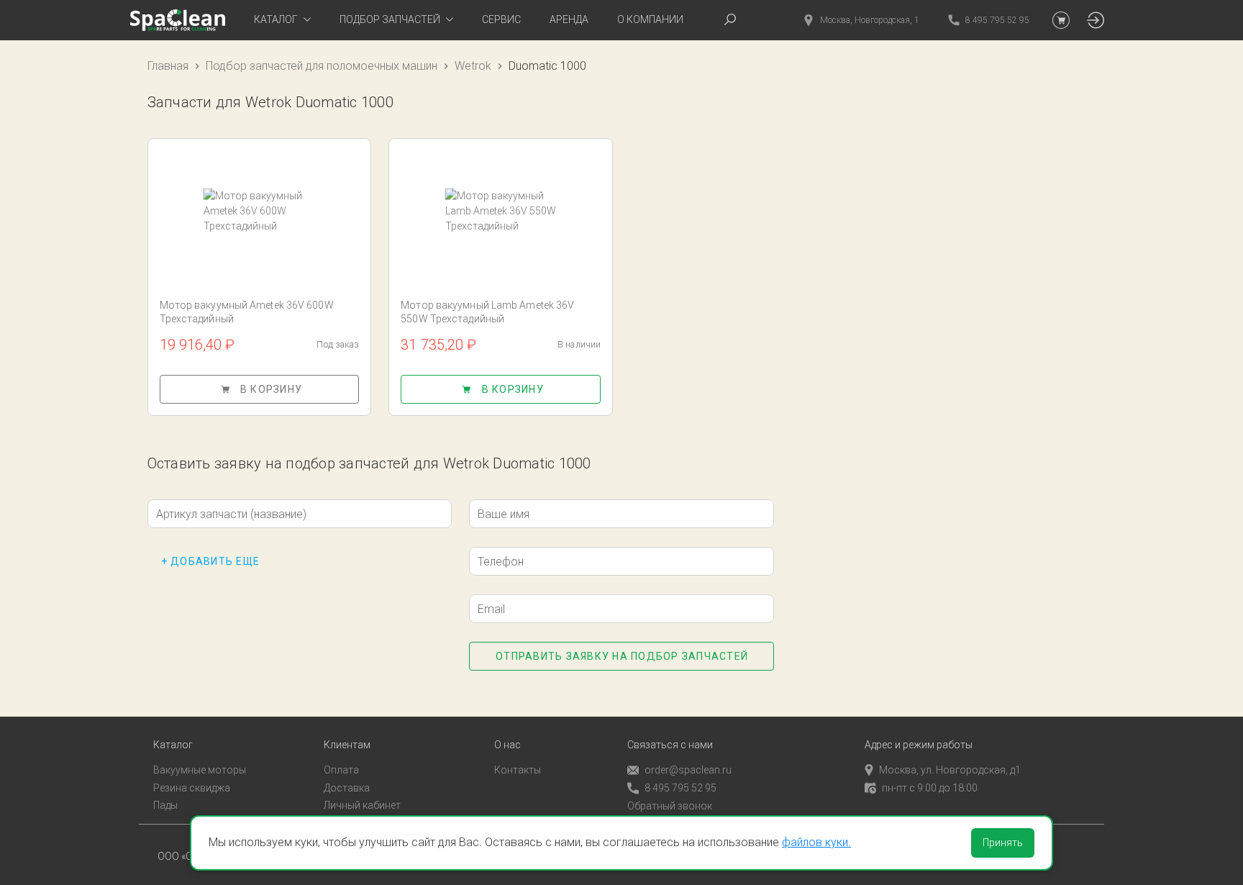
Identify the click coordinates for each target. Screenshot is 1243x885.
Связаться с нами (670, 745)
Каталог (173, 745)
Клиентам (347, 745)
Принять (1003, 842)
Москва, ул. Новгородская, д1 (950, 770)
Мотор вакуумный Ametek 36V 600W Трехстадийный (247, 311)
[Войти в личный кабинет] (1095, 20)
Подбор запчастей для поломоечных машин (321, 66)
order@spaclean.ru (688, 770)
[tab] (282, 20)
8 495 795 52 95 (680, 788)
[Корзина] (1061, 20)
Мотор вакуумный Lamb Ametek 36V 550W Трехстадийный (487, 311)
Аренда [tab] (569, 19)
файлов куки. (816, 842)
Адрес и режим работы (919, 745)
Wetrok (473, 66)
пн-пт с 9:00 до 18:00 (930, 788)
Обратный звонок (669, 806)
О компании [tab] (650, 19)
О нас (507, 745)
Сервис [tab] (501, 19)
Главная (167, 66)
